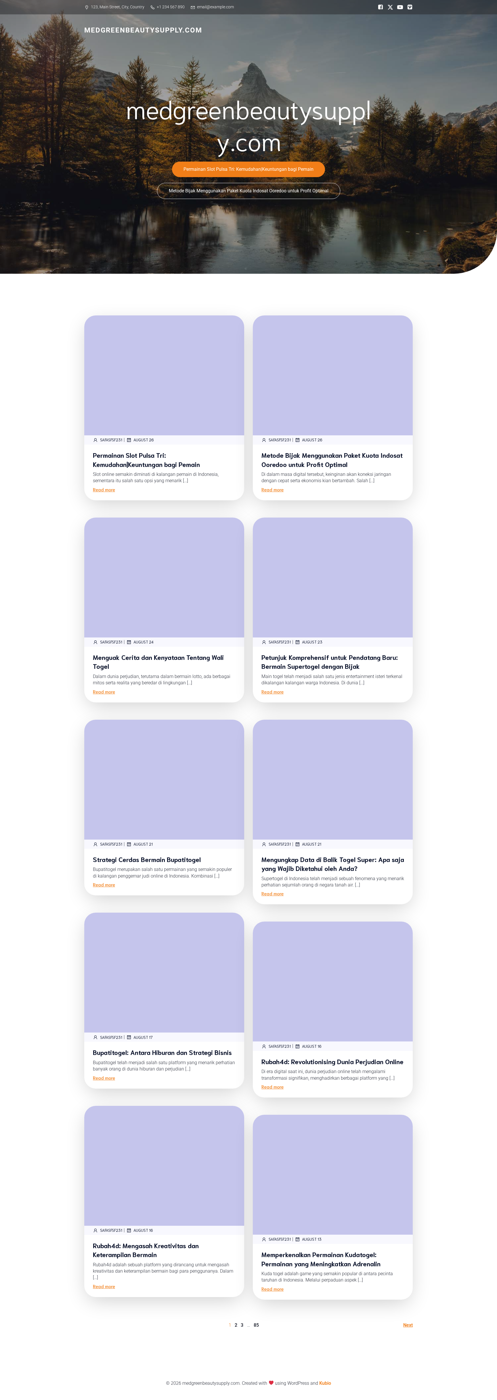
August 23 (312, 641)
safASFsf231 (111, 439)
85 (256, 1325)
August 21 (143, 844)
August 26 (143, 439)
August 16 (312, 1046)
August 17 (143, 1037)
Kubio (325, 1383)
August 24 (143, 641)
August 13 (312, 1239)
